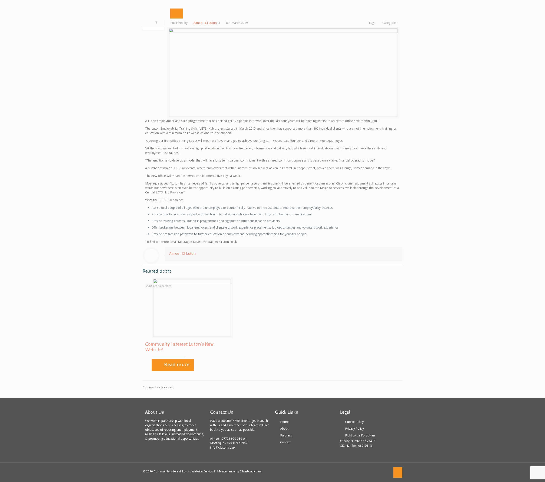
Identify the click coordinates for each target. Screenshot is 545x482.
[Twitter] (375, 471)
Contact (285, 442)
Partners (286, 435)
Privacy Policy (354, 428)
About (284, 428)
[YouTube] (381, 471)
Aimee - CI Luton (205, 23)
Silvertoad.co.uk (250, 471)
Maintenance (226, 471)
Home (284, 422)
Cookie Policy (354, 422)
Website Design (202, 471)
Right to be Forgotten (360, 435)
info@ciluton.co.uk (222, 447)
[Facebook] (369, 471)
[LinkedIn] (387, 471)
